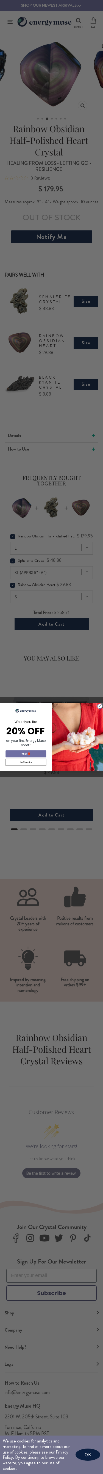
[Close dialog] (99, 706)
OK (88, 1454)
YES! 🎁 (25, 753)
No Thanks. (26, 762)
